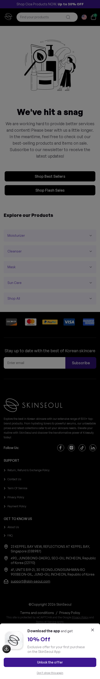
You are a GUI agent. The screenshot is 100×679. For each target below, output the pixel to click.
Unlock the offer (50, 662)
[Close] (92, 630)
